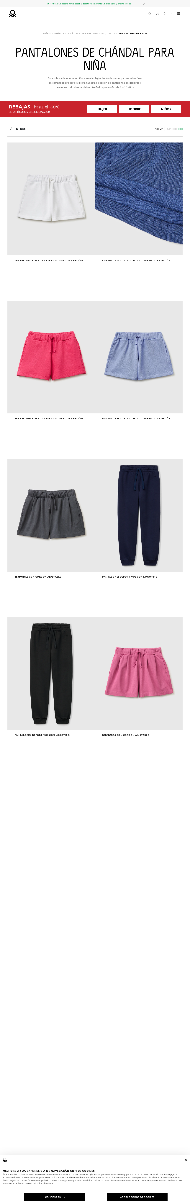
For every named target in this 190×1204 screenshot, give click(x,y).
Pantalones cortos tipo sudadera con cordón (48, 260)
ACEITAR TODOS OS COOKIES (137, 1197)
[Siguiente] (144, 4)
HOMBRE (134, 109)
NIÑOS (166, 109)
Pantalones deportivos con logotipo (130, 576)
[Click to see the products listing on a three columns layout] (180, 129)
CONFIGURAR (53, 1197)
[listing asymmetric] (169, 129)
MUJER (102, 109)
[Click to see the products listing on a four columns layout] (175, 129)
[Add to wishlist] (13, 147)
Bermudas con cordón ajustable (37, 576)
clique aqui (48, 1183)
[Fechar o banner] (186, 1159)
